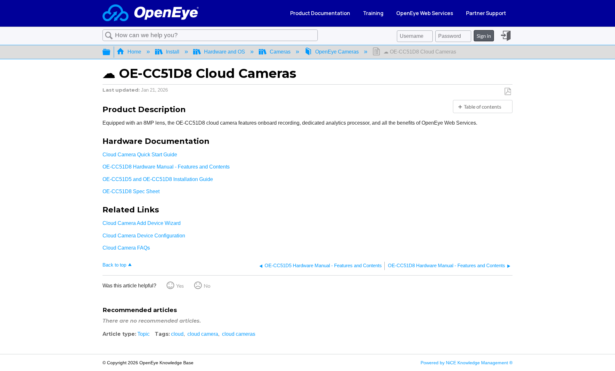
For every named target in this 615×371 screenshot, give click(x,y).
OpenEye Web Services (424, 13)
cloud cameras (238, 334)
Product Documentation (320, 13)
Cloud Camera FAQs (126, 248)
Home (134, 51)
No (207, 286)
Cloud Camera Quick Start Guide (139, 154)
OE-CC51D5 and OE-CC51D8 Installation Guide (157, 179)
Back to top (114, 265)
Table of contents (482, 106)
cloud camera (202, 334)
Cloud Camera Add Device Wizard (142, 223)
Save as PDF (507, 91)
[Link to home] (150, 13)
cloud (177, 334)
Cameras (280, 51)
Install (173, 51)
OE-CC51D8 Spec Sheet (131, 191)
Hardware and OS (224, 51)
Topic (143, 334)
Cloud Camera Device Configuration (144, 235)
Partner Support (486, 13)
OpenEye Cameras (337, 51)
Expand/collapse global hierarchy (110, 52)
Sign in (484, 36)
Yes (180, 286)
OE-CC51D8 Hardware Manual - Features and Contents (166, 166)
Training (373, 13)
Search (108, 35)
